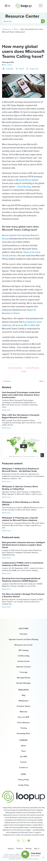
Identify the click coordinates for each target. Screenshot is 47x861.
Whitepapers (24, 700)
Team (23, 751)
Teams (16, 313)
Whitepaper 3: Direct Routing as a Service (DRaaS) (20, 503)
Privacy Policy (23, 779)
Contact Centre (24, 661)
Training (23, 728)
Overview (23, 634)
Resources (7, 29)
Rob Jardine (8, 65)
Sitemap (28, 848)
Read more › (7, 410)
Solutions (23, 628)
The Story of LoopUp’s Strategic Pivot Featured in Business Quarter (23, 595)
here (36, 357)
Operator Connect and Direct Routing (23, 639)
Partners (19, 848)
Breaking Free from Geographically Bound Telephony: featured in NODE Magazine (21, 579)
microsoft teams (32, 367)
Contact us (23, 767)
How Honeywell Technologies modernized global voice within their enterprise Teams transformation (21, 395)
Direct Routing (24, 186)
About (23, 745)
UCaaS (23, 371)
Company (23, 740)
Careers (23, 762)
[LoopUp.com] (23, 5)
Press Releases (23, 722)
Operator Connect (23, 666)
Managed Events (23, 677)
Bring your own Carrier (24, 645)
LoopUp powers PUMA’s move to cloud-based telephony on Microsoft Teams (22, 564)
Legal (23, 774)
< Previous (7, 381)
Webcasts (23, 711)
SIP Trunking (23, 650)
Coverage (23, 672)
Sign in (36, 848)
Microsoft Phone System (27, 180)
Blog (16, 29)
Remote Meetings (23, 683)
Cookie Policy (23, 785)
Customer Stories (23, 706)
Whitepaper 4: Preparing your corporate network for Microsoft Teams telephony (20, 519)
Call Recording (23, 656)
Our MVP (23, 756)
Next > (41, 381)
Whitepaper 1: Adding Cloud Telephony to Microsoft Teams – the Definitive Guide (20, 470)
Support (11, 848)
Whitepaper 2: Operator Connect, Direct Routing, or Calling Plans (20, 487)
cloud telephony (15, 367)
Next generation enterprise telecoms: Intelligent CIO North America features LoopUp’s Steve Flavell (23, 545)
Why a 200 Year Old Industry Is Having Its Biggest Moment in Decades (20, 416)
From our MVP (23, 717)
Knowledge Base (23, 733)
